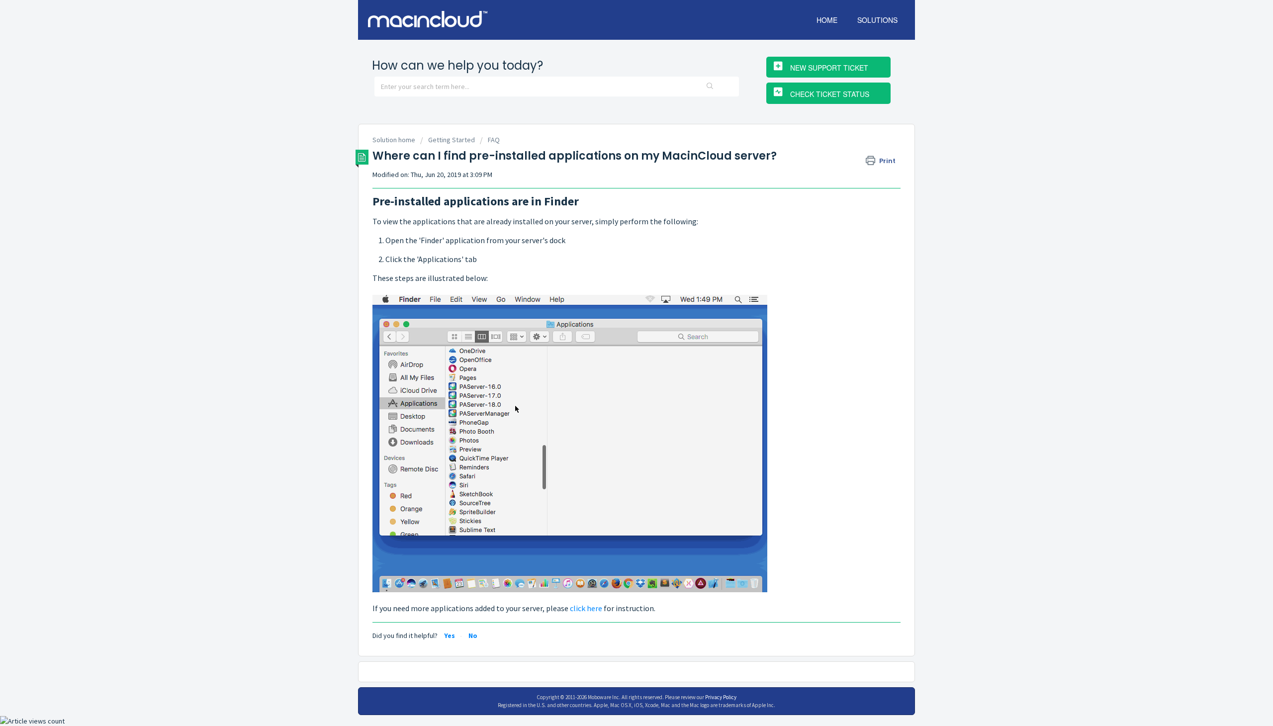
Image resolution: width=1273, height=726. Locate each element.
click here (586, 608)
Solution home (394, 139)
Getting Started (451, 139)
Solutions (877, 20)
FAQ (494, 139)
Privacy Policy (720, 697)
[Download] (618, 236)
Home (827, 20)
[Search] (709, 86)
